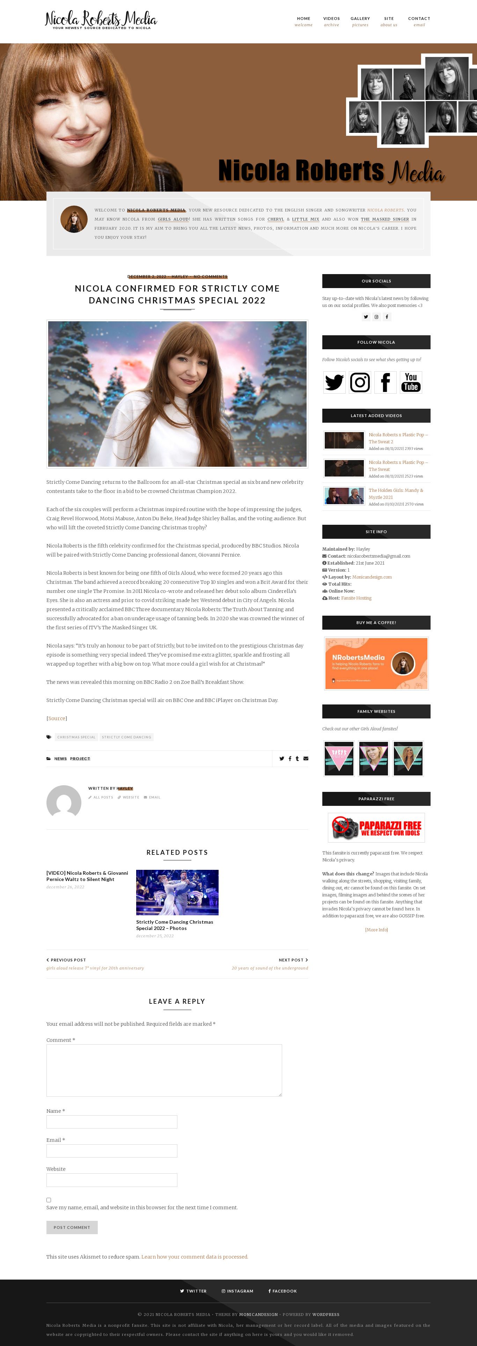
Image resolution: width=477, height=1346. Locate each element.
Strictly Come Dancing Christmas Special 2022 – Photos (174, 925)
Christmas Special (76, 737)
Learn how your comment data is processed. (194, 1257)
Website (131, 797)
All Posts (103, 797)
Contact (419, 21)
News (60, 758)
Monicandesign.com (372, 577)
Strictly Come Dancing (126, 737)
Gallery (360, 21)
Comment (60, 1040)
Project (80, 758)
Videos (331, 21)
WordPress (326, 1314)
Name (55, 1111)
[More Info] (376, 929)
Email (155, 797)
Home (304, 21)
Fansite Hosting (356, 598)
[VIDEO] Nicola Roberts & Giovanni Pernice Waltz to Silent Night (87, 876)
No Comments (211, 276)
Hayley (180, 276)
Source (57, 718)
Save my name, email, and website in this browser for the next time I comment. (142, 1208)
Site (389, 21)
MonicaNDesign (258, 1314)
